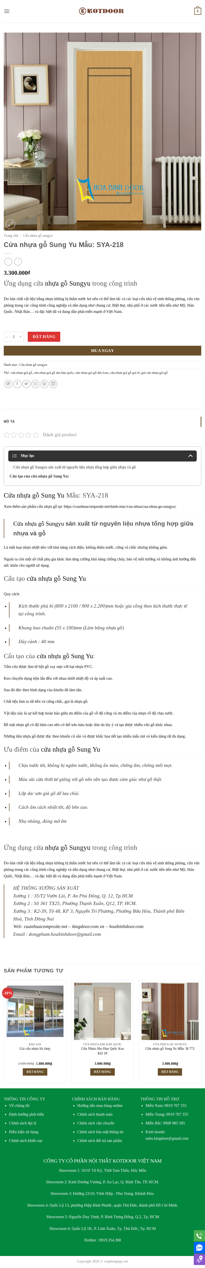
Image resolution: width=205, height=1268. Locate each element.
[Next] (201, 1033)
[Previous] (4, 1033)
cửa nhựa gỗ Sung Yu (56, 578)
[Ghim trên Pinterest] (44, 384)
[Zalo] (199, 1247)
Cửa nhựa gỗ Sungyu (38, 523)
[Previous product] (18, 262)
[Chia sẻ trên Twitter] (26, 384)
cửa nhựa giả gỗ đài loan (91, 373)
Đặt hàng (44, 336)
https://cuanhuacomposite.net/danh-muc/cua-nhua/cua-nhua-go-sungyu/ (120, 506)
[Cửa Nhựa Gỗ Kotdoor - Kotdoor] (102, 11)
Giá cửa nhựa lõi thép (35, 1049)
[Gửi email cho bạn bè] (35, 384)
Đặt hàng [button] (35, 1071)
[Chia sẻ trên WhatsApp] (8, 384)
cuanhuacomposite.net (45, 926)
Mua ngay (102, 351)
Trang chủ (11, 236)
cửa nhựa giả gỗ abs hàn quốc (54, 373)
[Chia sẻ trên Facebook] (17, 384)
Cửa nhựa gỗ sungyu (37, 236)
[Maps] (199, 1259)
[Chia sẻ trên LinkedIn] (53, 384)
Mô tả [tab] (9, 421)
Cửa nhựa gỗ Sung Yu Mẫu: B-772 (170, 1049)
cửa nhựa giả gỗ (21, 373)
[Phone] (199, 1235)
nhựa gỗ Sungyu (67, 283)
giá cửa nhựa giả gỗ (154, 373)
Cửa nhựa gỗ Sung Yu (34, 495)
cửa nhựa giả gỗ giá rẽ (125, 373)
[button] (7, 11)
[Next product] (8, 262)
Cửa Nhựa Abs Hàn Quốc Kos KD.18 (102, 1051)
